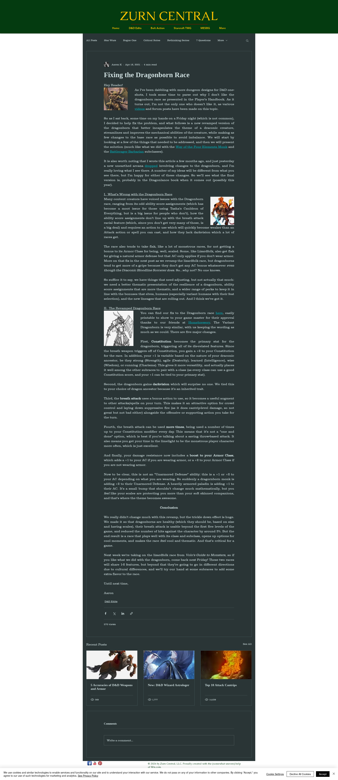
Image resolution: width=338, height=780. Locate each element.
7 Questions (203, 40)
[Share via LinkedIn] (122, 613)
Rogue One (129, 40)
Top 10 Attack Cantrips (221, 685)
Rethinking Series (178, 40)
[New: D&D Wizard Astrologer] (169, 665)
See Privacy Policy (88, 775)
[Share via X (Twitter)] (114, 613)
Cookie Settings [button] (275, 774)
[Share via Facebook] (105, 613)
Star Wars (110, 40)
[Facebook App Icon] (89, 763)
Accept (323, 774)
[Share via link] (131, 613)
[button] (247, 40)
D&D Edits (111, 601)
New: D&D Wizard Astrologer (168, 685)
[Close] (334, 774)
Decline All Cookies (300, 774)
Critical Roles (151, 40)
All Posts (91, 40)
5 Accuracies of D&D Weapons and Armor (112, 687)
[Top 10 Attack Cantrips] (226, 665)
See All (247, 644)
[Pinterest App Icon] (100, 763)
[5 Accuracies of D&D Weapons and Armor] (111, 665)
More (221, 40)
